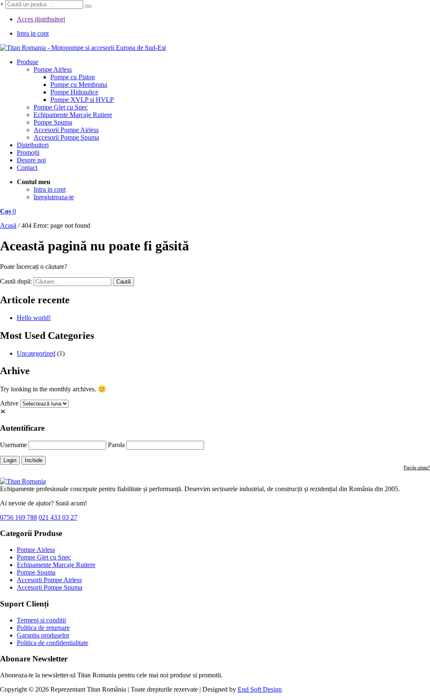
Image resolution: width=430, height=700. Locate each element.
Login (9, 460)
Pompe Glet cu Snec (61, 107)
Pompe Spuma (53, 122)
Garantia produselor (43, 635)
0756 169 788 (18, 517)
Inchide (33, 460)
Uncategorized (36, 353)
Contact (27, 167)
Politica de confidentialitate (52, 642)
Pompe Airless (53, 69)
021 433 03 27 (58, 517)
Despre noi (31, 160)
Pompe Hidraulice (74, 92)
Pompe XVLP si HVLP (82, 99)
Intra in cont (33, 33)
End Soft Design (260, 689)
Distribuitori (33, 144)
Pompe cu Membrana (78, 84)
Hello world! (34, 317)
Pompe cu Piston (72, 77)
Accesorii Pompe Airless (66, 129)
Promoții (28, 152)
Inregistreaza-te (54, 196)
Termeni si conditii (41, 620)
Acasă (8, 225)
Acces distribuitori (41, 19)
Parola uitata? (417, 468)
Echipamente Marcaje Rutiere (73, 114)
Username (13, 444)
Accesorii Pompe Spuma (66, 137)
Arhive (9, 403)
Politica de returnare (43, 627)
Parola (116, 444)
